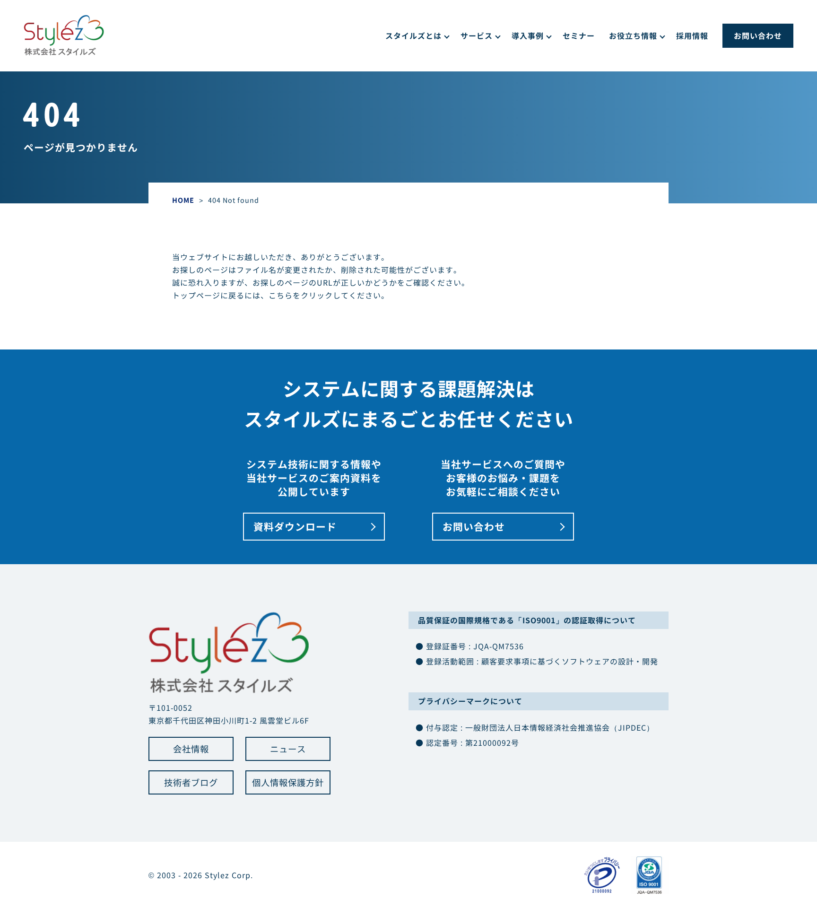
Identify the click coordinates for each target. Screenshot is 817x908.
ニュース (288, 748)
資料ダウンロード (295, 526)
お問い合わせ (758, 35)
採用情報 (692, 35)
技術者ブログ (191, 782)
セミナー (579, 35)
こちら (281, 295)
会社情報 (191, 748)
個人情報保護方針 (288, 782)
